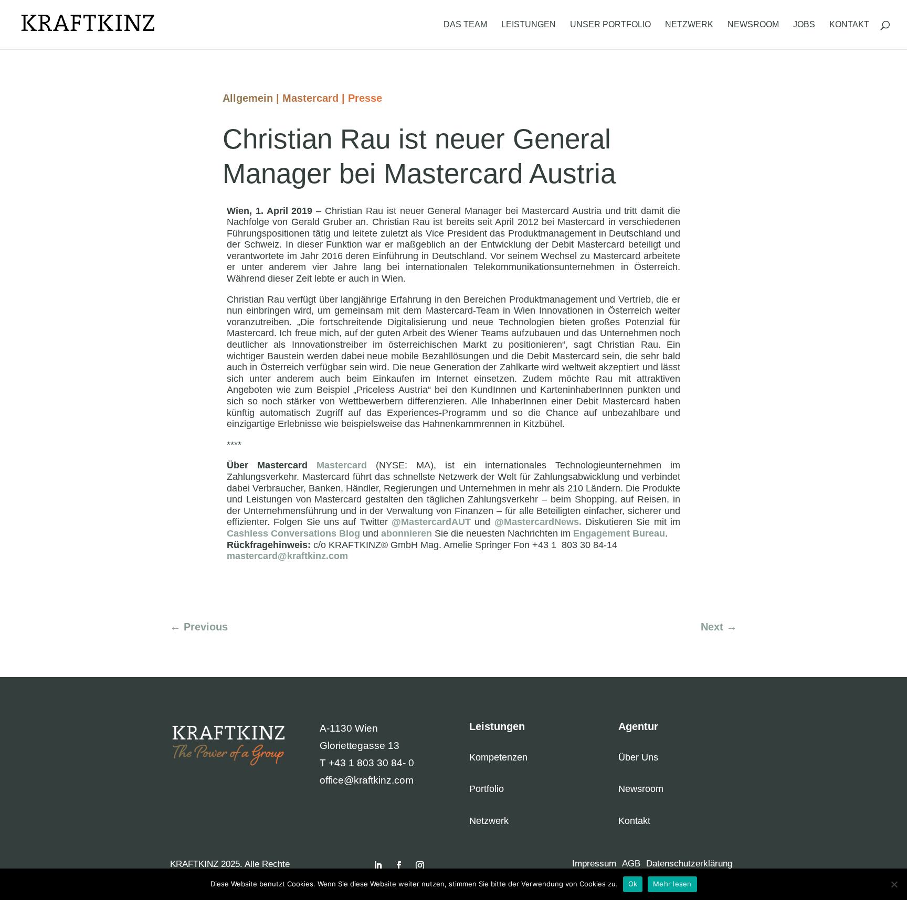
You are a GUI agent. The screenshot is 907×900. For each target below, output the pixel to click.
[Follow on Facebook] (399, 865)
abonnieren (406, 533)
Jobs (804, 25)
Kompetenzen (498, 757)
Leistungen (528, 25)
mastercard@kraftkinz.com (287, 556)
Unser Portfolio (610, 25)
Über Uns (638, 757)
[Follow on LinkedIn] (378, 865)
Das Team (465, 25)
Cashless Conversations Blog (293, 533)
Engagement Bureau (619, 533)
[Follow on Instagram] (420, 865)
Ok (633, 884)
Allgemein (248, 98)
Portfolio (486, 789)
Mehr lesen (672, 884)
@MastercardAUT (431, 522)
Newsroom (753, 25)
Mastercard (310, 98)
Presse (365, 98)
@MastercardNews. (538, 522)
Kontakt (849, 25)
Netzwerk (689, 25)
